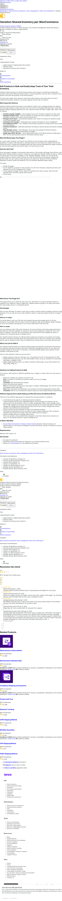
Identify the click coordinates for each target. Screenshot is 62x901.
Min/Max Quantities (7, 730)
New (8, 809)
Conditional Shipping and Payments (13, 686)
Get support (23, 1)
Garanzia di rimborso (11, 762)
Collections (10, 812)
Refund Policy (11, 876)
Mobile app (10, 795)
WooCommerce (12, 784)
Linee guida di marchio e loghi (16, 871)
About (9, 863)
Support (9, 845)
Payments (10, 787)
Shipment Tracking (7, 709)
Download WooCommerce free (16, 866)
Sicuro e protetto (10, 768)
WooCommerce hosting (14, 848)
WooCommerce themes (14, 807)
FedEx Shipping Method (8, 754)
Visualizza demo (4, 45)
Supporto (8, 765)
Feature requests (12, 846)
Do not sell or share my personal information (20, 873)
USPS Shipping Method (8, 720)
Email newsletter (12, 843)
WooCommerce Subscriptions (11, 650)
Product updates (12, 842)
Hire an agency (11, 850)
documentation (15, 443)
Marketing (10, 790)
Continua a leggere (8, 621)
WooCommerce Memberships (11, 661)
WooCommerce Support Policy (16, 874)
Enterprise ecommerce (14, 797)
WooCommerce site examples (16, 840)
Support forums (12, 854)
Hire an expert (15, 1)
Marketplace (4, 11)
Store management (32, 11)
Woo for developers (13, 822)
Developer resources (13, 823)
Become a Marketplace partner (16, 827)
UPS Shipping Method (8, 743)
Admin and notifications (46, 11)
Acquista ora (4, 42)
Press (8, 865)
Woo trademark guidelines (15, 869)
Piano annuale (6, 34)
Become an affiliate (13, 828)
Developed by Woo (13, 813)
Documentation (11, 838)
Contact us (10, 877)
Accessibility (11, 853)
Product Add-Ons (6, 699)
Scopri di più (12, 669)
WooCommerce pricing (14, 786)
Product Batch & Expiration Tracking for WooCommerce (20, 424)
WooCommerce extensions (17, 11)
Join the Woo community (14, 868)
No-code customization (14, 789)
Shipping (9, 794)
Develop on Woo (5, 1)
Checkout (10, 792)
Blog (8, 837)
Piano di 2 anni (6, 37)
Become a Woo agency (14, 825)
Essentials (10, 810)
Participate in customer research (17, 851)
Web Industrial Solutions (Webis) (11, 26)
